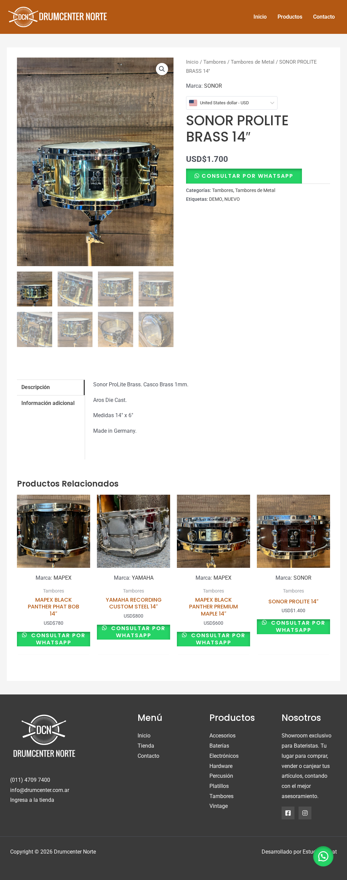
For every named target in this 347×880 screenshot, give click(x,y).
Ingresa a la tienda (32, 800)
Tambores (214, 62)
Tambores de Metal (252, 62)
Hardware (220, 766)
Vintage (218, 806)
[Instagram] (305, 813)
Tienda (146, 746)
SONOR (213, 86)
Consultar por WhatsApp (247, 176)
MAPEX (63, 578)
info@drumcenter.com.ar (39, 790)
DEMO (215, 199)
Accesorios (222, 735)
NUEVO (232, 199)
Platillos (219, 786)
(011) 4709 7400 (30, 780)
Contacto (148, 756)
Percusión (221, 776)
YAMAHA (143, 578)
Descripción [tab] (35, 387)
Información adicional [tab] (48, 403)
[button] (162, 69)
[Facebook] (288, 813)
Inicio (192, 62)
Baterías (219, 746)
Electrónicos (224, 756)
